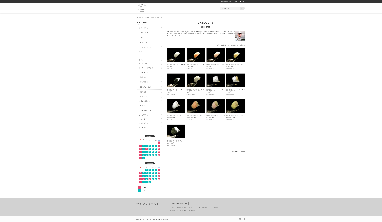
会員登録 (225, 1)
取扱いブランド (181, 207)
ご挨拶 (172, 207)
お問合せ (215, 207)
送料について (192, 207)
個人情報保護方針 (204, 207)
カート (244, 1)
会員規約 (192, 210)
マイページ (234, 1)
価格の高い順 (234, 45)
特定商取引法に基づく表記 (178, 210)
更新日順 (242, 45)
